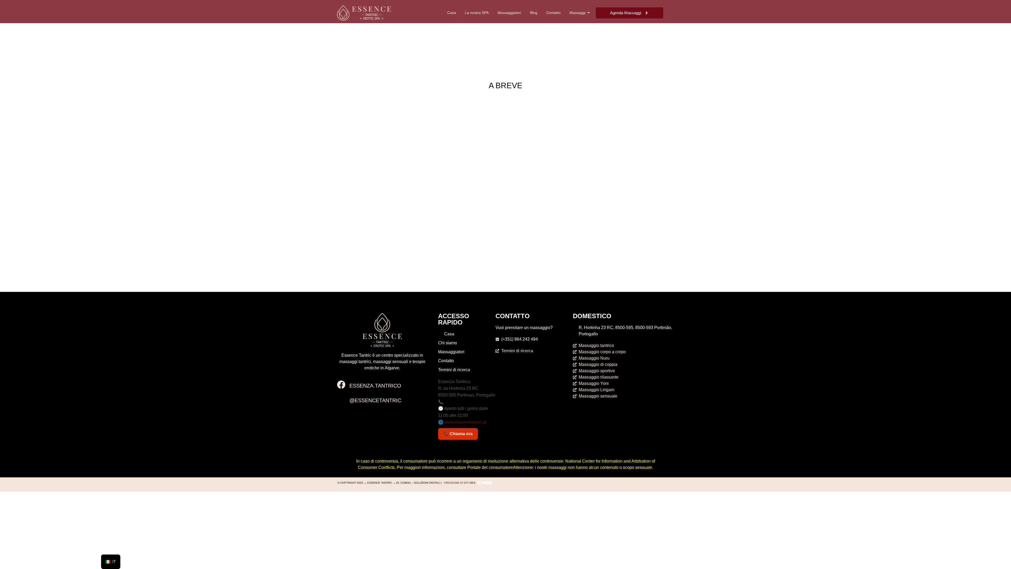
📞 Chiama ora (458, 433)
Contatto (553, 13)
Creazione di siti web (459, 482)
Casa (451, 13)
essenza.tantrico (375, 386)
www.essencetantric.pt (465, 422)
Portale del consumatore (490, 467)
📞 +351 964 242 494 (458, 402)
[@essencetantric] (341, 400)
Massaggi (577, 13)
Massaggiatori (509, 13)
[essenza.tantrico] (341, 385)
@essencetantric (375, 400)
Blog (533, 13)
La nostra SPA (477, 13)
